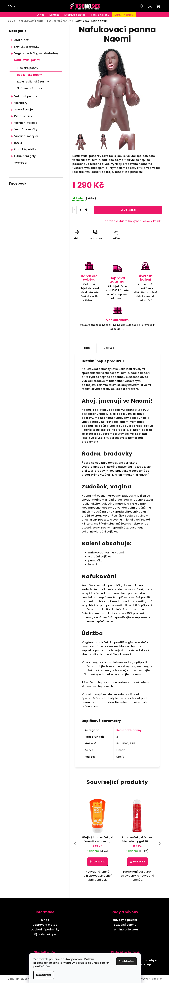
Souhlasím (126, 961)
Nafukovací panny (27, 60)
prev (75, 843)
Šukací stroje (23, 109)
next (159, 843)
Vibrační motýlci (26, 136)
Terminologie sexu (125, 929)
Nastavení (43, 975)
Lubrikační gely (25, 156)
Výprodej (20, 163)
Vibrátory (21, 103)
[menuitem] (40, 14)
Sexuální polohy (125, 925)
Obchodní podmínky (45, 929)
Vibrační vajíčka (25, 123)
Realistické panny (29, 75)
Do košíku (130, 210)
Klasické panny (27, 68)
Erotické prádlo (25, 149)
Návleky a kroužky (26, 47)
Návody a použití (125, 920)
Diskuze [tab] (109, 348)
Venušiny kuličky (25, 129)
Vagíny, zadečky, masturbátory (36, 53)
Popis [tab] (86, 348)
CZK (10, 6)
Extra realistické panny (33, 81)
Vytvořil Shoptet (151, 978)
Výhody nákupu (45, 934)
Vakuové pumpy (25, 96)
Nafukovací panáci (30, 88)
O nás (45, 920)
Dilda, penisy (23, 116)
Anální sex (21, 40)
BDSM (18, 143)
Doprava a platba (45, 925)
